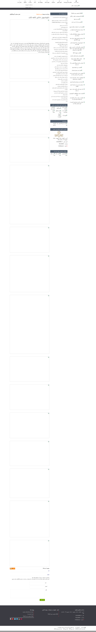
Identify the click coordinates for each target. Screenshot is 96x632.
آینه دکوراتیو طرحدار (64, 27)
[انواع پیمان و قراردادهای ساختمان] (77, 55)
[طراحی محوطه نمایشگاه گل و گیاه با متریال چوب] (77, 34)
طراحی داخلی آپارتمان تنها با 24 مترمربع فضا (60, 91)
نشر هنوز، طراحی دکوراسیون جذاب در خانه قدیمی (59, 61)
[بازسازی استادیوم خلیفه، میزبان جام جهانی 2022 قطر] (77, 39)
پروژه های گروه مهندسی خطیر (59, 105)
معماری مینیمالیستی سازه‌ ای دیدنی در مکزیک (60, 47)
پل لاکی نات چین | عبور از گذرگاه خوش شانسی (60, 75)
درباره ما (30, 2)
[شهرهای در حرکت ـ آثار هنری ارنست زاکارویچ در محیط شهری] (77, 78)
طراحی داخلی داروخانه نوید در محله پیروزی (60, 49)
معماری (16, 14)
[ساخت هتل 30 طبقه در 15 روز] (61, 124)
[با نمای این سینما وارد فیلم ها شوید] (77, 81)
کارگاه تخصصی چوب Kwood (60, 151)
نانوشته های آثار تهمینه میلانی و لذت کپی (61, 70)
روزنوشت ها (40, 2)
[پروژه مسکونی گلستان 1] (58, 115)
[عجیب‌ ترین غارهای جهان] (77, 67)
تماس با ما (19, 2)
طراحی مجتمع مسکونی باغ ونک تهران (61, 84)
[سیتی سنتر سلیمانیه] (64, 108)
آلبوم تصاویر (59, 2)
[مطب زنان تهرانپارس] (64, 111)
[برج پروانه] (52, 111)
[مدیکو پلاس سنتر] (52, 108)
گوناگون (11, 14)
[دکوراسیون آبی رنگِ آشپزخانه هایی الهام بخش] (77, 43)
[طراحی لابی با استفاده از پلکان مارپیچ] (77, 26)
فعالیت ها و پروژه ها (68, 2)
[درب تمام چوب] (52, 154)
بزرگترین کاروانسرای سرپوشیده (62, 86)
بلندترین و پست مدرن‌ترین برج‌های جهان (61, 68)
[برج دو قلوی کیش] (58, 111)
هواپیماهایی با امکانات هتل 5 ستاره (62, 65)
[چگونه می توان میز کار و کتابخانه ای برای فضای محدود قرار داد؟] (77, 98)
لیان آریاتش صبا (30, 614)
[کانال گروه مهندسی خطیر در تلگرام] (77, 16)
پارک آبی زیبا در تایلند (64, 63)
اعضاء (35, 2)
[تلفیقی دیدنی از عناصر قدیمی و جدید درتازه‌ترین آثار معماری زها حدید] (77, 73)
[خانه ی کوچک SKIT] (77, 52)
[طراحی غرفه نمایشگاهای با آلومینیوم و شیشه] (77, 94)
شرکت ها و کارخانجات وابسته (28, 611)
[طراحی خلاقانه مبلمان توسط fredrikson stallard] (77, 59)
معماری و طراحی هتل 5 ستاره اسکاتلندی (61, 51)
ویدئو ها (64, 121)
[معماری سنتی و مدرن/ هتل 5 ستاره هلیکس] (77, 85)
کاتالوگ (25, 2)
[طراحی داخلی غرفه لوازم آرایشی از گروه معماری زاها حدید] (77, 102)
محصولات (53, 2)
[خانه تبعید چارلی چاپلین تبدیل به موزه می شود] (77, 89)
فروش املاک (47, 2)
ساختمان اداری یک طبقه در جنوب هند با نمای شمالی (59, 32)
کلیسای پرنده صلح (64, 80)
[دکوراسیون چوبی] (64, 154)
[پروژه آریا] (65, 115)
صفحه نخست (76, 2)
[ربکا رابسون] (53, 124)
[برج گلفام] (59, 108)
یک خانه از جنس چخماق (63, 25)
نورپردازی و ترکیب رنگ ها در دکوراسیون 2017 (60, 59)
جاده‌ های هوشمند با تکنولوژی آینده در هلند (60, 56)
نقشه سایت (83, 627)
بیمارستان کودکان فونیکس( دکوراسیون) (61, 42)
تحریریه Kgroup (39, 14)
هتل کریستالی (65, 94)
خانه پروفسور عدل (64, 82)
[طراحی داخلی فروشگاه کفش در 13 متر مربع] (77, 63)
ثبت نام (27, 7)
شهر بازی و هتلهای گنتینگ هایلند (62, 44)
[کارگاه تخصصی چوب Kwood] (77, 13)
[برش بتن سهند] (77, 19)
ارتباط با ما (77, 627)
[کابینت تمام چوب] (58, 154)
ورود (30, 7)
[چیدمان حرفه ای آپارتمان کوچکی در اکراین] (77, 30)
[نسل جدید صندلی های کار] (77, 70)
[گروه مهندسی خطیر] (75, 5)
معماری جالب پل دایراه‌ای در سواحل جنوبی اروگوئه (59, 20)
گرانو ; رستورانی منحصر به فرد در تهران (61, 77)
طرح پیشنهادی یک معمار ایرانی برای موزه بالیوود (60, 37)
